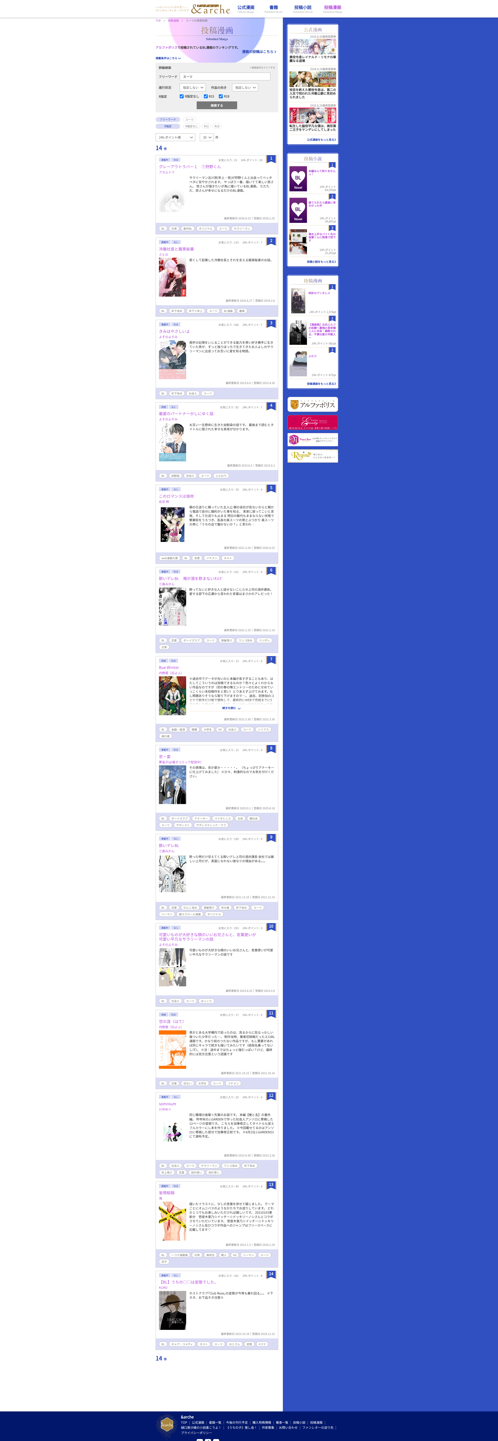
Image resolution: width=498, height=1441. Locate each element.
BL (163, 228)
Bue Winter (169, 667)
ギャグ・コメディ (182, 1344)
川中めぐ (165, 1109)
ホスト (228, 558)
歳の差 (165, 736)
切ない (187, 1083)
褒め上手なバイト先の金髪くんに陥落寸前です (322, 237)
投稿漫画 (316, 1422)
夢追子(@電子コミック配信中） (181, 762)
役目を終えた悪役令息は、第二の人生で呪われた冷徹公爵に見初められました (312, 93)
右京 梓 (164, 501)
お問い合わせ (288, 1427)
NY (220, 729)
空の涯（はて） (172, 1021)
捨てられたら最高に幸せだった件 (322, 204)
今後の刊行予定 (237, 1422)
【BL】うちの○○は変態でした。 (188, 1282)
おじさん (234, 1344)
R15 (211, 96)
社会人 (193, 393)
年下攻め (176, 311)
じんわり (221, 476)
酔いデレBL (169, 845)
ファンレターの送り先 (317, 1427)
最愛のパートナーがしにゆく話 (186, 413)
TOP (184, 1422)
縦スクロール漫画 (190, 914)
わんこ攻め (190, 907)
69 (234, 1255)
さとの (163, 254)
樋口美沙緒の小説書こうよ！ (201, 1427)
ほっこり (206, 1001)
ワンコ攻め (245, 640)
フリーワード (168, 76)
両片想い (196, 1172)
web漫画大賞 (169, 558)
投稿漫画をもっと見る (320, 383)
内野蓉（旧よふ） (171, 672)
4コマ (262, 1344)
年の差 (225, 907)
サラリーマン (242, 228)
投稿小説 (299, 1422)
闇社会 (254, 818)
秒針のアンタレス (319, 293)
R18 (226, 96)
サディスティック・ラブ (211, 825)
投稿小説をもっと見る (320, 261)
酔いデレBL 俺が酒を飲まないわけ (190, 578)
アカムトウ (166, 172)
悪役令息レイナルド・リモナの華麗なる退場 (312, 58)
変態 (249, 1344)
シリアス (263, 729)
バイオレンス (223, 818)
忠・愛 (165, 756)
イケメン (211, 558)
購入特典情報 (262, 1422)
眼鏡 (194, 729)
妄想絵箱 (166, 1192)
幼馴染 (175, 476)
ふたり (313, 356)
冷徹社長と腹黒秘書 (176, 249)
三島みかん (166, 584)
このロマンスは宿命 (176, 496)
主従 (240, 818)
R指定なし (192, 96)
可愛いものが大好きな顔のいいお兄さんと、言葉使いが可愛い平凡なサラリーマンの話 (207, 936)
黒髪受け (226, 640)
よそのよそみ (168, 336)
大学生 (208, 729)
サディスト (183, 825)
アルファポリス (166, 47)
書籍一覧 (215, 1422)
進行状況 (165, 87)
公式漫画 (198, 1422)
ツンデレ (264, 640)
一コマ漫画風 (179, 1255)
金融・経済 (178, 729)
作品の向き (219, 87)
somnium (167, 1103)
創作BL (187, 228)
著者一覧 (282, 1422)
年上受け (166, 1172)
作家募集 (268, 1427)
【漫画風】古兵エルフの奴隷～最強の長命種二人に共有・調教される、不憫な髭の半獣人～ (322, 330)
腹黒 (242, 311)
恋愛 (197, 558)
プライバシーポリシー (196, 1432)
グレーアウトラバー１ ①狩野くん (190, 166)
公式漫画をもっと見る (320, 139)
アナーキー (201, 818)
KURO (163, 1287)
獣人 (224, 1255)
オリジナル (205, 228)
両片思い (214, 1172)
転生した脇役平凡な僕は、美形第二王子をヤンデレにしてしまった (312, 127)
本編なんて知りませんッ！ (322, 172)
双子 (164, 1262)
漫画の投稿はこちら (258, 51)
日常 (174, 228)
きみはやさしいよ (174, 331)
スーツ (223, 228)
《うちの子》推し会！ (241, 1427)
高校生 (210, 1255)
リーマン (166, 914)
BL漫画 (228, 311)
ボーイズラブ (191, 640)
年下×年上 (196, 311)
